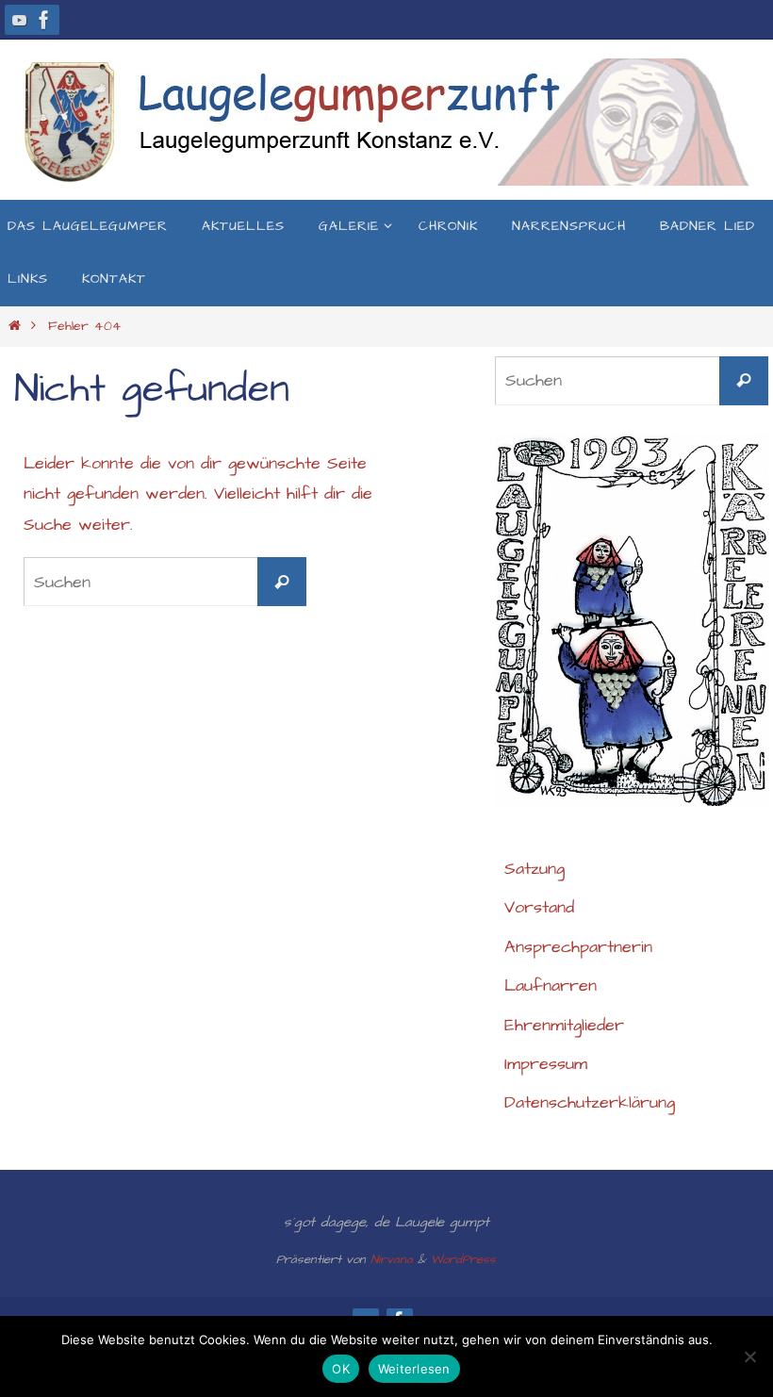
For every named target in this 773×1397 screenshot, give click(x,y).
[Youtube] (20, 20)
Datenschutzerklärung (589, 1102)
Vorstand (539, 907)
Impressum (545, 1064)
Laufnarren (550, 985)
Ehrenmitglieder (564, 1025)
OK (341, 1368)
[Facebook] (44, 20)
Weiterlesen (414, 1368)
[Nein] (749, 1356)
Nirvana (391, 1259)
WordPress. (464, 1259)
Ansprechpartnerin (578, 947)
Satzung (534, 868)
